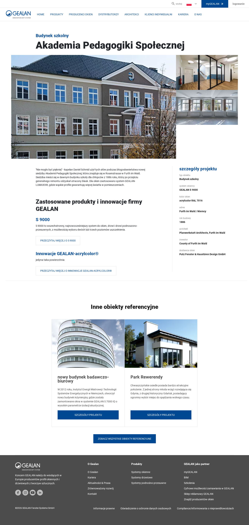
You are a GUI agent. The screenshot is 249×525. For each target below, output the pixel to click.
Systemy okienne (140, 472)
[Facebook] (18, 492)
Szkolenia (189, 483)
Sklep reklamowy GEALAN (198, 493)
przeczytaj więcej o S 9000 (58, 240)
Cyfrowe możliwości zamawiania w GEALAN (209, 488)
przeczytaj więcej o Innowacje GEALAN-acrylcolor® (76, 270)
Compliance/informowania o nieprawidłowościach (205, 508)
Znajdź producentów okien (199, 499)
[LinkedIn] (40, 492)
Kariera (183, 14)
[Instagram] (25, 492)
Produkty (56, 14)
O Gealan (93, 472)
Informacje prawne (104, 508)
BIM (186, 477)
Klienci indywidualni (158, 14)
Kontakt (92, 493)
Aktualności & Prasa (99, 483)
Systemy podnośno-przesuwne (148, 483)
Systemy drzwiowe (141, 477)
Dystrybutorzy (108, 14)
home (40, 14)
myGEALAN (212, 3)
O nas (198, 14)
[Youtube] (33, 492)
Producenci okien (81, 14)
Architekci (131, 14)
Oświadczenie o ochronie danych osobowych (145, 508)
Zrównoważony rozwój (101, 488)
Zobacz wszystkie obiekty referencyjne (124, 438)
